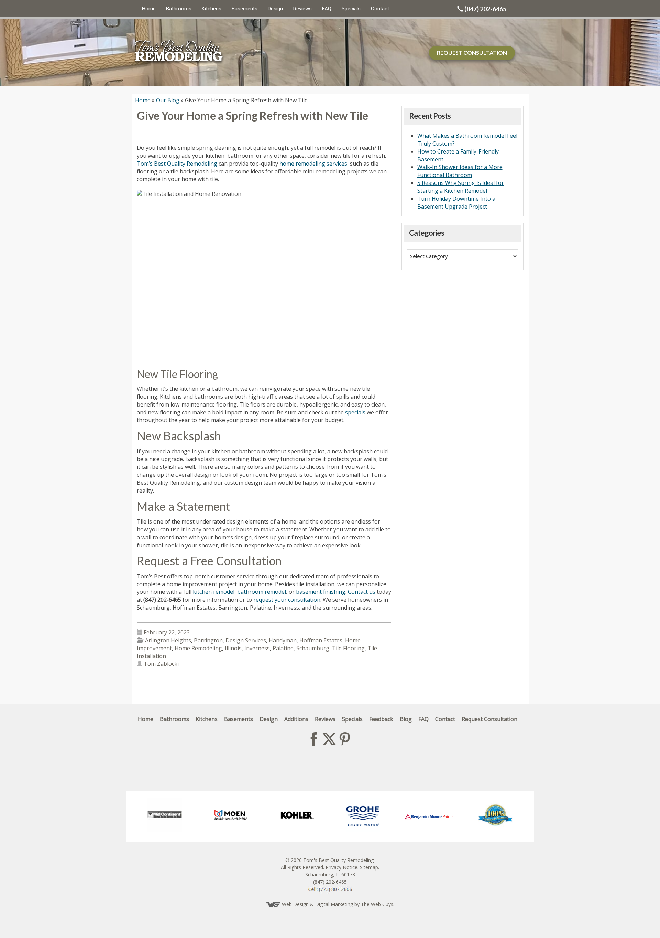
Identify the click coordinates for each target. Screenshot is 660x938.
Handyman (283, 640)
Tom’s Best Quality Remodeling (177, 163)
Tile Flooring (348, 648)
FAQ (326, 9)
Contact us (361, 592)
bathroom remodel (261, 592)
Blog (406, 719)
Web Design (295, 904)
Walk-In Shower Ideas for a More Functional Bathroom (460, 171)
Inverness (257, 648)
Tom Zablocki (161, 663)
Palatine (283, 648)
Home (149, 9)
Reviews (302, 9)
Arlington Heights (168, 640)
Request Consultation (489, 719)
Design (275, 9)
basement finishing (320, 592)
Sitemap (369, 867)
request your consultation (286, 599)
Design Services (246, 640)
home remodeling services (313, 163)
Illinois (233, 648)
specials (355, 412)
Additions (296, 719)
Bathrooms (178, 9)
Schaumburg (312, 648)
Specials (351, 9)
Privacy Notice (342, 867)
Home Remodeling (198, 648)
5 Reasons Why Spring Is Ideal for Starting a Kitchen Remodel (460, 186)
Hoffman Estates (320, 640)
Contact (380, 9)
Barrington (208, 640)
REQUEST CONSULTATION (472, 52)
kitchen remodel (213, 592)
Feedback (381, 719)
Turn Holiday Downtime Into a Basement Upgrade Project (456, 202)
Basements (244, 9)
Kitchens (211, 9)
